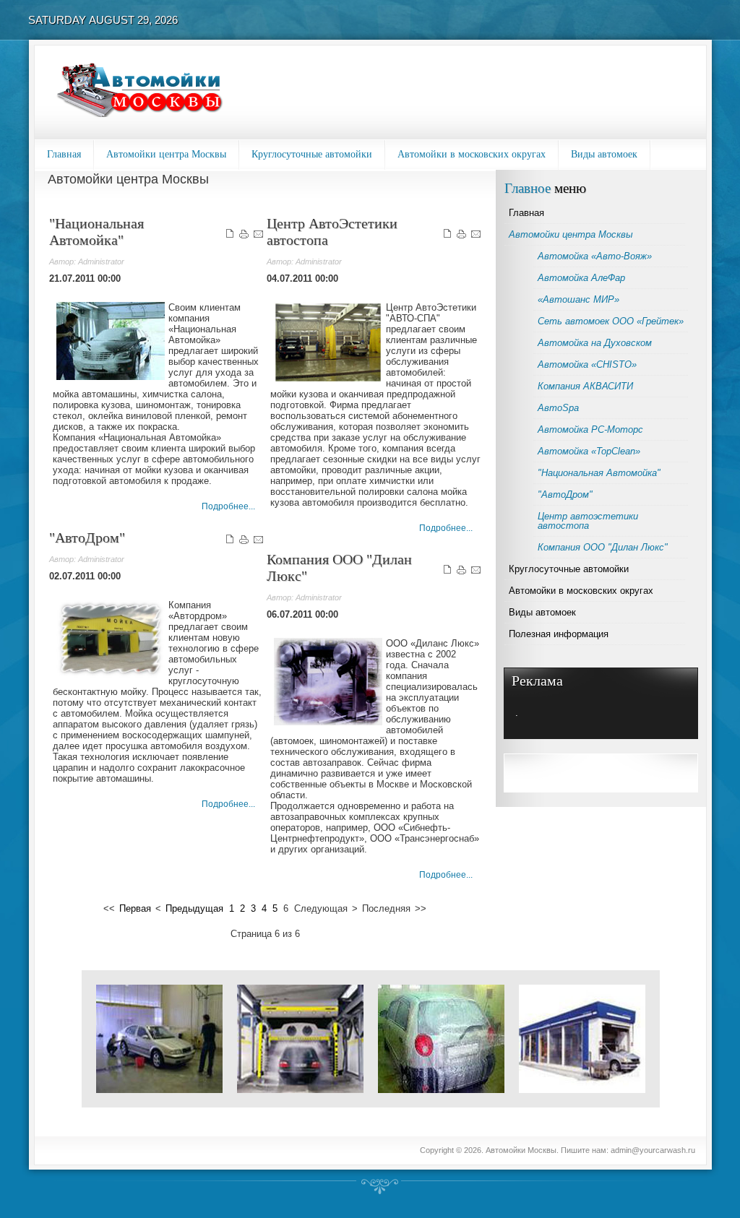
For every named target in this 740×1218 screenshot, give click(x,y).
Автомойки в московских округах (471, 154)
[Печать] (243, 236)
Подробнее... (228, 506)
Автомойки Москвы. (523, 1150)
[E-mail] (258, 236)
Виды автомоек (604, 154)
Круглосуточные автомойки (311, 154)
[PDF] (229, 236)
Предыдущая (194, 908)
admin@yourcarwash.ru (653, 1150)
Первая (135, 908)
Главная (64, 154)
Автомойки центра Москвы (166, 154)
